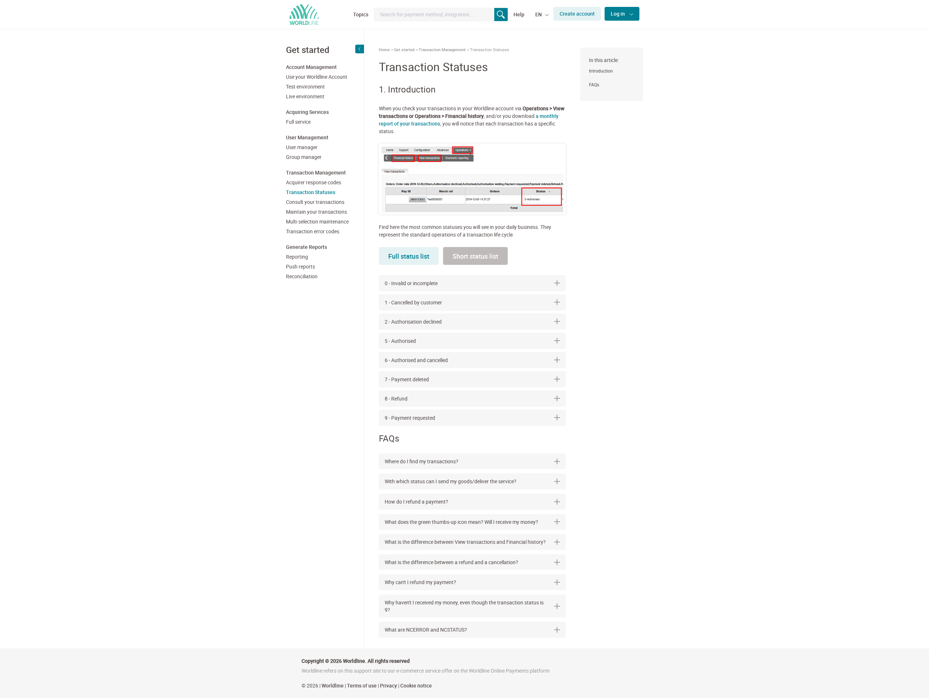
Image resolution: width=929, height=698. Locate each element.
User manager (302, 147)
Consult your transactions (315, 201)
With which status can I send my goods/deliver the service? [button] (450, 481)
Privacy (388, 685)
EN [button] (539, 14)
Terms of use (362, 685)
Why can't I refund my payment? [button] (420, 582)
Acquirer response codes (313, 182)
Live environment (305, 96)
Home (384, 49)
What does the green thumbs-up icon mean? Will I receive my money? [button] (461, 521)
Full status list (408, 256)
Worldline (333, 685)
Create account (577, 13)
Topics (360, 14)
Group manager (304, 156)
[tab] (472, 461)
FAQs (594, 84)
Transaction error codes (312, 231)
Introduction (601, 71)
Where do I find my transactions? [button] (421, 461)
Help (518, 14)
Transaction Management (442, 49)
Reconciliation (302, 276)
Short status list (475, 256)
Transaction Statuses (310, 192)
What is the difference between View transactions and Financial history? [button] (465, 541)
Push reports (300, 266)
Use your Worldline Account (316, 76)
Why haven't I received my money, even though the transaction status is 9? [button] (464, 606)
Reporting (297, 256)
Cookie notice (416, 685)
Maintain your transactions (316, 211)
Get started (404, 49)
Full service (298, 121)
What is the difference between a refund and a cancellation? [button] (451, 562)
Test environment (305, 86)
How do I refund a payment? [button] (416, 501)
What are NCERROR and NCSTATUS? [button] (426, 629)
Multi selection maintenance (317, 221)
